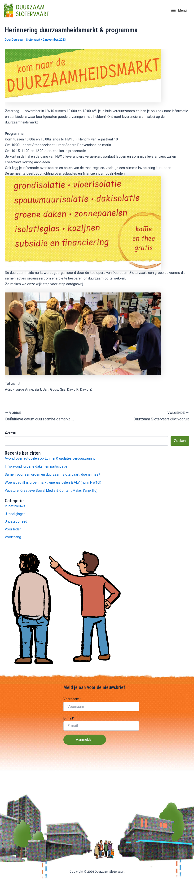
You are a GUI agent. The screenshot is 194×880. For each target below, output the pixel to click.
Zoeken (10, 432)
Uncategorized (16, 521)
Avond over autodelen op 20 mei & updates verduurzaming (50, 458)
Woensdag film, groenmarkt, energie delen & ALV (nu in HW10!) (53, 482)
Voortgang (13, 537)
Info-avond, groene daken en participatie (36, 466)
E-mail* (69, 718)
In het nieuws (15, 506)
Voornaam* (72, 699)
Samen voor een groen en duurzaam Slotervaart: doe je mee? (52, 474)
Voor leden (13, 529)
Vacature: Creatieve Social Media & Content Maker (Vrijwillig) (51, 490)
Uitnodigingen (15, 514)
